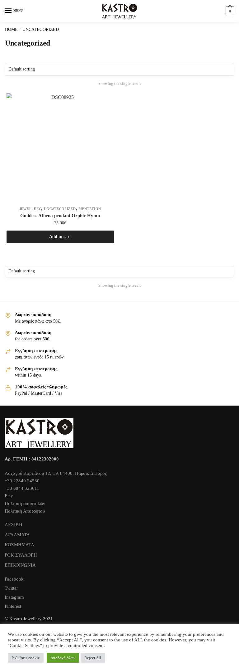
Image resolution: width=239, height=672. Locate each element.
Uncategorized (60, 209)
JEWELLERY (30, 209)
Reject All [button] (92, 657)
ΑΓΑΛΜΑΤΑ (17, 534)
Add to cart (60, 236)
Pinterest (13, 606)
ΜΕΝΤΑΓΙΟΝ (90, 209)
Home (11, 29)
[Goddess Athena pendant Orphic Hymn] (60, 147)
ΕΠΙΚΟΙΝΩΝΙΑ (20, 564)
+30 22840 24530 (22, 480)
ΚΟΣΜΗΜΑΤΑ (19, 544)
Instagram (14, 597)
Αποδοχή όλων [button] (62, 657)
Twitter (11, 588)
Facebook (14, 579)
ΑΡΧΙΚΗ (13, 524)
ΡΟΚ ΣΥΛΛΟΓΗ (21, 555)
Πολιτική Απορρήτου (25, 511)
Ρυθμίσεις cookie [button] (26, 657)
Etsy (9, 495)
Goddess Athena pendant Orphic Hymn (60, 215)
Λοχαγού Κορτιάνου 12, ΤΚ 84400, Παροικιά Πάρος (56, 473)
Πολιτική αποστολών (25, 503)
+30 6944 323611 (22, 488)
